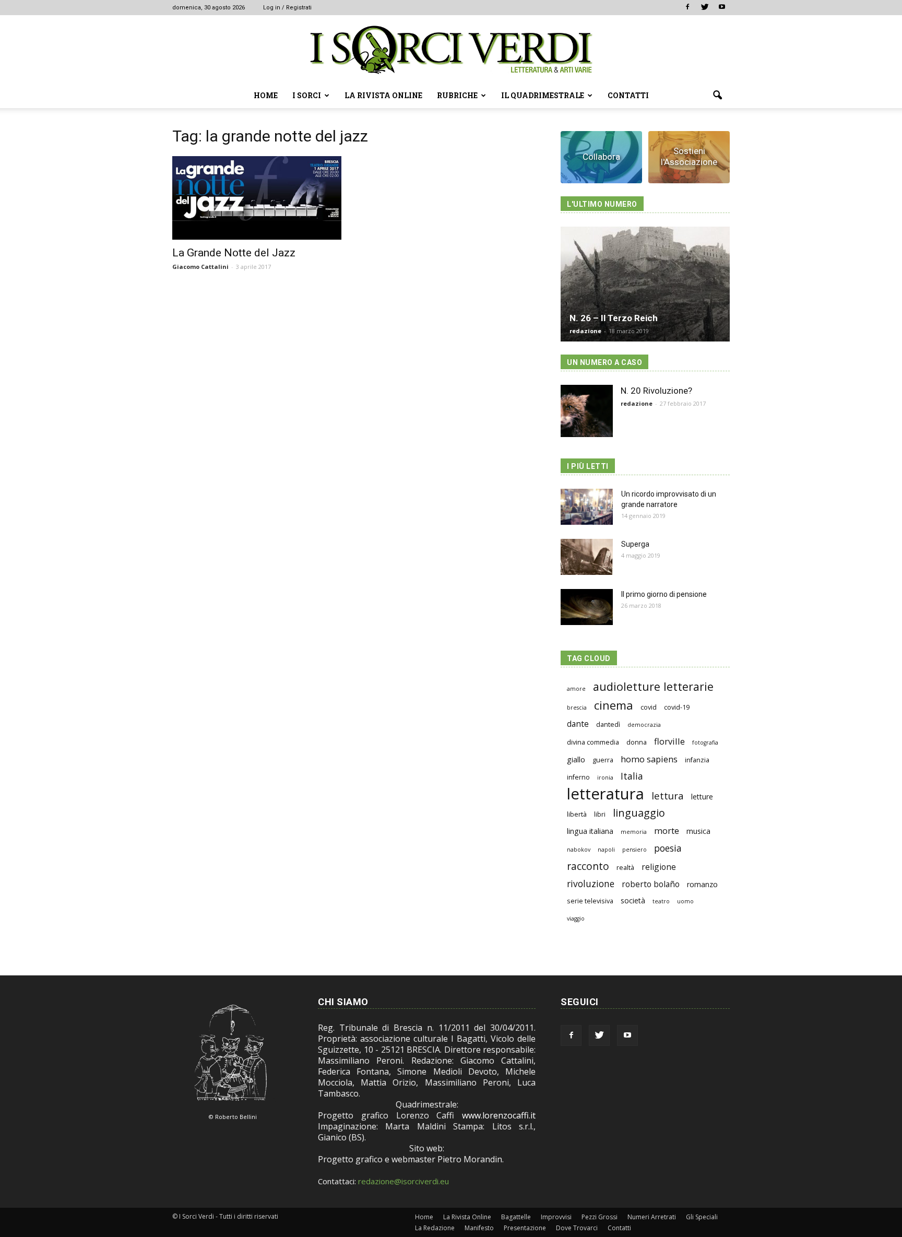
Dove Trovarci (577, 1227)
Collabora (601, 156)
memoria (634, 831)
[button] (717, 95)
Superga (635, 544)
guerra (602, 760)
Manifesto (479, 1227)
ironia (605, 777)
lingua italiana (590, 831)
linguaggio (639, 812)
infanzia (697, 760)
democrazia (644, 724)
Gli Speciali (702, 1216)
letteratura (605, 793)
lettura (667, 795)
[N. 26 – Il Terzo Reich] (645, 284)
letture (702, 797)
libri (600, 814)
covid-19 (677, 707)
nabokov (578, 849)
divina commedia (593, 742)
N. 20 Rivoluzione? (656, 390)
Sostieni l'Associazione (689, 156)
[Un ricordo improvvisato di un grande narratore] (587, 507)
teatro (661, 901)
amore (576, 688)
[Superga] (587, 557)
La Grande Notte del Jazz (233, 252)
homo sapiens (649, 758)
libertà (577, 814)
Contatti (628, 95)
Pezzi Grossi (599, 1216)
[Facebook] (687, 7)
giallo (576, 759)
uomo (685, 901)
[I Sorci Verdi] (451, 49)
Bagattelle (516, 1216)
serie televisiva (590, 901)
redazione (585, 331)
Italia (632, 776)
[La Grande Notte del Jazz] (256, 198)
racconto (588, 866)
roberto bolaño (651, 884)
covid (648, 707)
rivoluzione (590, 883)
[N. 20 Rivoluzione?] (587, 411)
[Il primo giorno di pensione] (587, 607)
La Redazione (435, 1227)
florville (669, 741)
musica (698, 831)
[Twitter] (705, 7)
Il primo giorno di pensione (664, 594)
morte (666, 830)
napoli (606, 849)
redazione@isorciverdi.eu (403, 1181)
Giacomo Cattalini (200, 266)
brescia (577, 707)
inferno (578, 777)
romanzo (702, 884)
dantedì (608, 724)
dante (578, 723)
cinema (613, 705)
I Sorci (306, 95)
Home (266, 95)
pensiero (634, 849)
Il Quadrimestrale (542, 95)
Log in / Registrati (287, 7)
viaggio (576, 918)
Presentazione (525, 1227)
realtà (625, 867)
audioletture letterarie (653, 686)
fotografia (705, 742)
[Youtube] (722, 7)
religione (659, 867)
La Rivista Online (383, 95)
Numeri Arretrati (651, 1216)
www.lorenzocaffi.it (499, 1115)
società (633, 900)
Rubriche (457, 95)
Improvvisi (556, 1216)
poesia (668, 848)
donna (636, 742)
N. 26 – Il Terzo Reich (613, 318)
